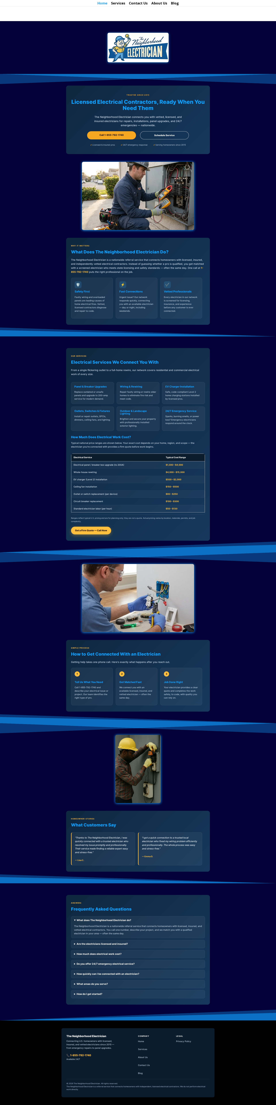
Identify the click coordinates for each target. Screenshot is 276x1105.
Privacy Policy (183, 1041)
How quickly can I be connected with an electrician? (108, 973)
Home (102, 3)
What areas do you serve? (92, 984)
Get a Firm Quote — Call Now (91, 530)
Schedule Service (164, 135)
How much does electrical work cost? (99, 954)
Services (118, 3)
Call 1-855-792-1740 (111, 135)
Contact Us (138, 3)
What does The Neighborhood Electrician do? (104, 920)
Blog (175, 3)
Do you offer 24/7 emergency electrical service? (106, 963)
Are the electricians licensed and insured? (102, 943)
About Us (159, 3)
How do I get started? (89, 994)
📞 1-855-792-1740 (78, 1055)
